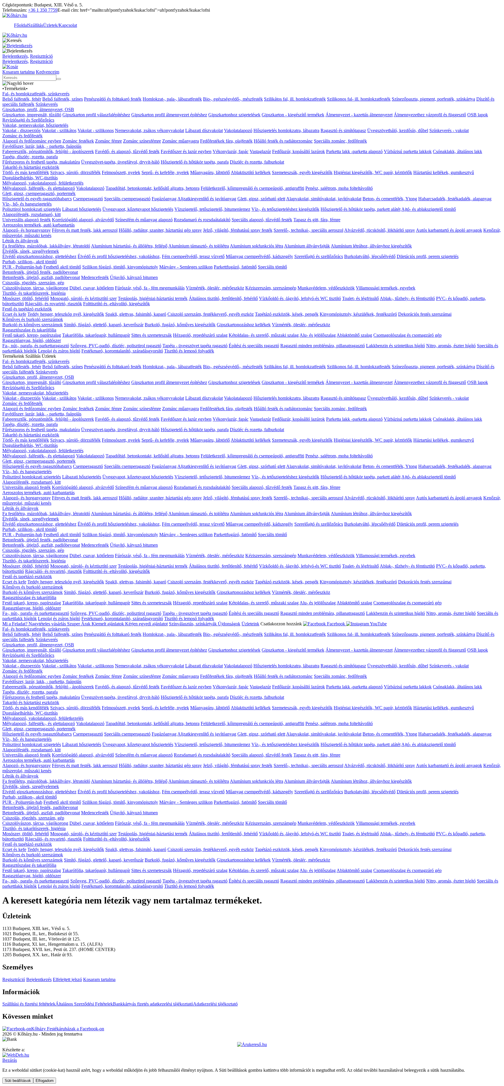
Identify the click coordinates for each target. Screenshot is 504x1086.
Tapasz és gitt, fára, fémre (316, 219)
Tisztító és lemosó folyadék (189, 350)
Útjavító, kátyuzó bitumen (134, 277)
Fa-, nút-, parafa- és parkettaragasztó (35, 345)
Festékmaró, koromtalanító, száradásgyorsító (122, 350)
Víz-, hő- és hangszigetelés (27, 203)
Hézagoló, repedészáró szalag (200, 335)
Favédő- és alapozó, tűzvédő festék (127, 151)
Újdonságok (229, 623)
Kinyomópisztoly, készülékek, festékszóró (358, 314)
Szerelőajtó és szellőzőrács (318, 256)
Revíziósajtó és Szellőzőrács (28, 119)
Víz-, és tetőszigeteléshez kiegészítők (285, 209)
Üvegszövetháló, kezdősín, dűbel (397, 130)
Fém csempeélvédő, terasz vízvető (193, 256)
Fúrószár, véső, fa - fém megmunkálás (150, 287)
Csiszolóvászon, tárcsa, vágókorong (35, 287)
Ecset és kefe (14, 314)
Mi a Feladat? (15, 623)
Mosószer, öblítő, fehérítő (25, 298)
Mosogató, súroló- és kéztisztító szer (83, 298)
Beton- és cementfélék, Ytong (390, 198)
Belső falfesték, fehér (21, 99)
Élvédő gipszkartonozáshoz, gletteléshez (39, 256)
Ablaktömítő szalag (354, 335)
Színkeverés (47, 104)
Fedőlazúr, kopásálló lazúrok (298, 151)
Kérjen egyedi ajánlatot (146, 623)
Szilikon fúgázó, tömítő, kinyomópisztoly (120, 266)
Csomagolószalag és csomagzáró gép (407, 335)
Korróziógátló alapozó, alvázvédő (83, 219)
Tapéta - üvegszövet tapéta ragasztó (195, 345)
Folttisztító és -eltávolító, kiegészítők (116, 303)
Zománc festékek (78, 140)
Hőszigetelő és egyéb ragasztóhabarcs (37, 198)
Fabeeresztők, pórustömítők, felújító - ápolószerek (48, 151)
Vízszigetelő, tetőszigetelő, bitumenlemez (212, 209)
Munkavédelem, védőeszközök (326, 287)
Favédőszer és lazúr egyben (186, 151)
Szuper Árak (79, 623)
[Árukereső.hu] (252, 1044)
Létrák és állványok (20, 240)
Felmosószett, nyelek (121, 172)
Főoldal (21, 25)
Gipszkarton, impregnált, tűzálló (31, 114)
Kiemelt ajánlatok (108, 623)
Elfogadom (45, 1080)
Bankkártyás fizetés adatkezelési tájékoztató (153, 1003)
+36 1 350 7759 (42, 10)
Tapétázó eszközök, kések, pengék (286, 314)
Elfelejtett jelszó (67, 979)
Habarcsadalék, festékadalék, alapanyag (454, 198)
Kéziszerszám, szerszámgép (270, 287)
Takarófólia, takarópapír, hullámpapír (96, 335)
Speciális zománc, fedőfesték (340, 140)
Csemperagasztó (88, 198)
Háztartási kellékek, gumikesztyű (443, 172)
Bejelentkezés (39, 979)
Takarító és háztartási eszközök (30, 167)
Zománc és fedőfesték (22, 135)
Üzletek (49, 356)
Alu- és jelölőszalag (318, 335)
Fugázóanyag (164, 198)
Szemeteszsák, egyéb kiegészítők (302, 172)
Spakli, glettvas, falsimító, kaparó (135, 314)
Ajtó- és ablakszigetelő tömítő (428, 209)
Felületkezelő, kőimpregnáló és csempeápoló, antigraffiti (252, 188)
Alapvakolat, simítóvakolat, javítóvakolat (323, 198)
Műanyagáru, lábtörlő (210, 172)
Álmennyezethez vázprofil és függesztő (430, 114)
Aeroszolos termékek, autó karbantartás (38, 224)
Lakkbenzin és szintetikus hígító (395, 345)
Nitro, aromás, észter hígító (451, 345)
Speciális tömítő (272, 266)
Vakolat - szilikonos (96, 130)
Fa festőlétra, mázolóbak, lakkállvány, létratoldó (46, 245)
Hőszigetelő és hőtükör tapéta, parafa (195, 161)
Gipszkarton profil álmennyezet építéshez (169, 114)
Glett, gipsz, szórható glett (261, 198)
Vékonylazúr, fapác (231, 151)
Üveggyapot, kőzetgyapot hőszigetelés (137, 209)
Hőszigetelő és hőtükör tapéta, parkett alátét (360, 209)
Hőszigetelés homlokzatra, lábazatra (286, 130)
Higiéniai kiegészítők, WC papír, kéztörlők (373, 172)
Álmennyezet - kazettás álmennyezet (359, 114)
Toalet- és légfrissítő (360, 298)
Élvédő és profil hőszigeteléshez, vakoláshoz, (119, 256)
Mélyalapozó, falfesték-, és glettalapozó (38, 188)
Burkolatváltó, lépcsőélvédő (370, 256)
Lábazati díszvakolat (204, 130)
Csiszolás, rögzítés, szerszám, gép (33, 282)
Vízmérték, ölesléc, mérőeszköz (215, 287)
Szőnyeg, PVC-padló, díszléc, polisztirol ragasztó (115, 345)
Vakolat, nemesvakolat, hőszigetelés (35, 125)
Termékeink (15, 88)
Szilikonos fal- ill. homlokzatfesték (359, 99)
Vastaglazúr (260, 151)
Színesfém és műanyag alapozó (144, 219)
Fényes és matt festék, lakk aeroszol (85, 230)
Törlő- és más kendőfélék (25, 172)
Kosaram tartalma (18, 71)
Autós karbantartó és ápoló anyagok (449, 230)
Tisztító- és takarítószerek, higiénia (34, 293)
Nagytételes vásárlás (48, 623)
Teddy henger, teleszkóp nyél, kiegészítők (65, 314)
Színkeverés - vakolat (449, 130)
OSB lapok (477, 114)
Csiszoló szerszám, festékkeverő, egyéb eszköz (210, 314)
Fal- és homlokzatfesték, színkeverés (35, 93)
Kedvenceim (47, 71)
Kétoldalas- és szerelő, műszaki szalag (264, 335)
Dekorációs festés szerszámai (425, 314)
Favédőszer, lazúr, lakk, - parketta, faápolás (41, 146)
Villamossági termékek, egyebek (385, 287)
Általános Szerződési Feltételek (84, 1003)
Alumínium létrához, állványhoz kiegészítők (371, 245)
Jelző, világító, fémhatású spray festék (237, 230)
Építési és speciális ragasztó (254, 345)
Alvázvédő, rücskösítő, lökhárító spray (379, 230)
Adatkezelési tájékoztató (215, 1003)
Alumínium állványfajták (307, 245)
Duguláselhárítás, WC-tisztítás (30, 177)
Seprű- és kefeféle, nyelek (165, 172)
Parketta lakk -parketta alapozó (354, 151)
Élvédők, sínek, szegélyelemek (30, 251)
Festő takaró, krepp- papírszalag (31, 335)
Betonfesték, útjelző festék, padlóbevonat (40, 272)
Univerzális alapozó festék (26, 219)
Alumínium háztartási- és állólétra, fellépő (129, 245)
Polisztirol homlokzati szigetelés (31, 209)
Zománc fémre (108, 140)
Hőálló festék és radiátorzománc (283, 140)
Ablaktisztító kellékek (251, 172)
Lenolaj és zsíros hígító (59, 350)
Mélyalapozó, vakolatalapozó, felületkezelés (42, 182)
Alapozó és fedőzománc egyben (31, 140)
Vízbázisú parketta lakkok (408, 151)
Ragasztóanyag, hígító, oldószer (31, 340)
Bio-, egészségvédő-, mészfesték (233, 99)
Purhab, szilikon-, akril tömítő (29, 261)
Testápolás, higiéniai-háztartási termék (153, 298)
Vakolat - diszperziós (21, 130)
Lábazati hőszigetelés (81, 209)
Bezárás (9, 1060)
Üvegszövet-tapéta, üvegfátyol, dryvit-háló (120, 161)
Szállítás (35, 25)
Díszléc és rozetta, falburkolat (257, 161)
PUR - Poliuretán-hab (22, 266)
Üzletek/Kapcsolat (60, 25)
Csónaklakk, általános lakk (457, 151)
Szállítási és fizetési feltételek (28, 1003)
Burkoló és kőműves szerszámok (32, 324)
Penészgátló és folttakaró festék (112, 99)
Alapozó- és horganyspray (26, 230)
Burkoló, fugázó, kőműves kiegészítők (180, 324)
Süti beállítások (18, 1080)
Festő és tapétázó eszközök (27, 308)
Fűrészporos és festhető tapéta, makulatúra (41, 161)
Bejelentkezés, (15, 56)
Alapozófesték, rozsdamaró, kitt (31, 214)
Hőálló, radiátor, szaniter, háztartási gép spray (160, 230)
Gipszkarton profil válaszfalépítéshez (96, 114)
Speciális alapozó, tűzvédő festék (262, 219)
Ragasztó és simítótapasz (343, 130)
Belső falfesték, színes (62, 99)
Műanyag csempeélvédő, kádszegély (259, 256)
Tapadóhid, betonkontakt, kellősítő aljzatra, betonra (153, 188)
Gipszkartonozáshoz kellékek (244, 324)
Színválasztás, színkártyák (193, 623)
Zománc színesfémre (142, 140)
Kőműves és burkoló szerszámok (32, 319)
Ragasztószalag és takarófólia (29, 329)
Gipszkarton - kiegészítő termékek (293, 114)
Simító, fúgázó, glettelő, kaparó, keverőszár (104, 324)
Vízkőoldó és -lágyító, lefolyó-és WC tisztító (300, 298)
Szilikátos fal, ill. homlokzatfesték (295, 99)
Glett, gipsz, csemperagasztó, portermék (39, 193)
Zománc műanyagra (180, 140)
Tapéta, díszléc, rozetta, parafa (30, 156)
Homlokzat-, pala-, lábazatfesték (172, 99)
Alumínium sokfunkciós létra (256, 245)
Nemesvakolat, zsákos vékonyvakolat (149, 130)
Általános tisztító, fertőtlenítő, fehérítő (223, 298)
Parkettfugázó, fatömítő (235, 266)
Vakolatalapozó (238, 130)
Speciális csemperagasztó (127, 198)
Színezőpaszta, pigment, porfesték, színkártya (433, 99)
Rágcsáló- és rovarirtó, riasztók (53, 303)
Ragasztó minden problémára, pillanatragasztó (322, 345)
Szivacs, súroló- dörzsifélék (75, 172)
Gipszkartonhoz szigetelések (234, 114)
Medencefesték (95, 277)
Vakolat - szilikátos (59, 130)
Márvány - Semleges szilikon (186, 266)
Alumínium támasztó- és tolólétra (198, 245)
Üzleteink (250, 623)
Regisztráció (41, 56)
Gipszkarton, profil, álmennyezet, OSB (38, 109)
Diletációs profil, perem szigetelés (428, 256)
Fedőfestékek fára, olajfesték (226, 140)
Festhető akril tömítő (62, 266)
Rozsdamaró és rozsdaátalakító (202, 219)
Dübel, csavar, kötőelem (91, 287)
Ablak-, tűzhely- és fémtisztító (407, 298)
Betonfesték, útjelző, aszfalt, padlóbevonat (41, 277)
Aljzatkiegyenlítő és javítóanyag (206, 198)
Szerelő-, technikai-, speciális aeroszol (308, 230)
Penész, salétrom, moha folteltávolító (339, 188)
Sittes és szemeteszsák (151, 335)
